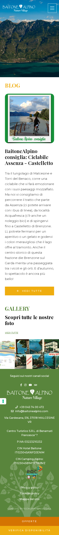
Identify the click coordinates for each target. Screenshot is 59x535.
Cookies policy (29, 493)
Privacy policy (29, 487)
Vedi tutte (31, 290)
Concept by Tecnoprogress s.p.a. (29, 508)
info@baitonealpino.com (31, 411)
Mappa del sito (29, 499)
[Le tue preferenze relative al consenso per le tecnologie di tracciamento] (3, 401)
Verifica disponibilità (29, 530)
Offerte (29, 521)
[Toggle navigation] (52, 8)
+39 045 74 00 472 (32, 407)
